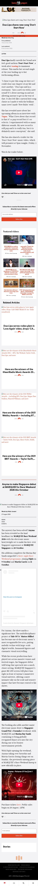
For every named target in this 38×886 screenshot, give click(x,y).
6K (22, 462)
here (19, 805)
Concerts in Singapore (27, 867)
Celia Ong (11, 38)
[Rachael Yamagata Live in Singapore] (19, 11)
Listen (4, 54)
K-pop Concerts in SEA (10, 867)
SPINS (19, 32)
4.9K (23, 375)
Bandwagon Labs (14, 865)
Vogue (4, 117)
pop (13, 32)
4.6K (23, 331)
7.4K (22, 418)
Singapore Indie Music (25, 869)
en (14, 883)
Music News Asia (11, 869)
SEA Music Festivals (19, 871)
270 (22, 495)
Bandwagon (19, 3)
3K (25, 32)
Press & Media (25, 865)
